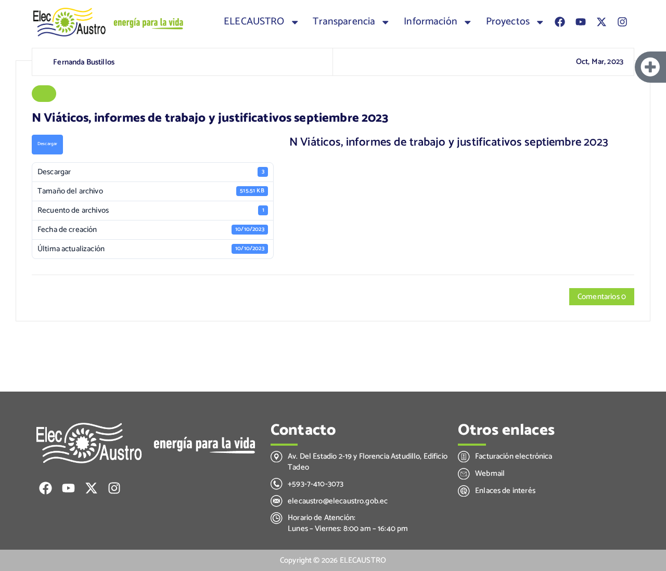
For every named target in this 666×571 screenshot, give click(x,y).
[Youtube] (580, 21)
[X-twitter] (601, 21)
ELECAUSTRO (254, 22)
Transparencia (344, 22)
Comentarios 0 (602, 296)
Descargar (47, 144)
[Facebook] (559, 21)
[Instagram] (622, 21)
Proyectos (508, 22)
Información (430, 22)
